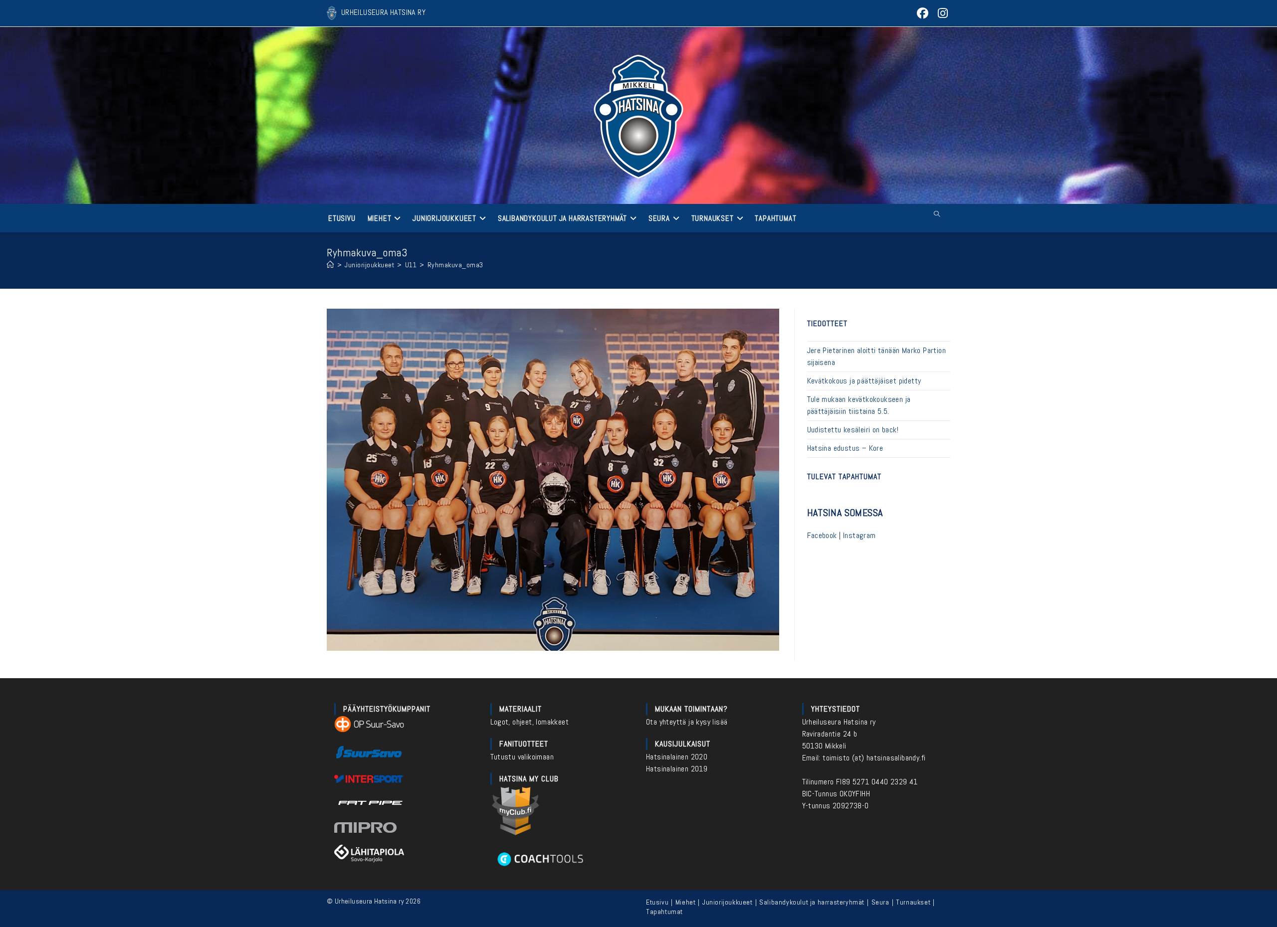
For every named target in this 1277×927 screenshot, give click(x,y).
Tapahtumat (664, 911)
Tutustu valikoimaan (522, 756)
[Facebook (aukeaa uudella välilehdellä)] (923, 13)
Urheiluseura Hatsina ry (839, 722)
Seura (880, 902)
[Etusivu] (330, 264)
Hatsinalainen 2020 (676, 756)
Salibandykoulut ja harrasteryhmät (811, 902)
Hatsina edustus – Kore (845, 448)
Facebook (822, 535)
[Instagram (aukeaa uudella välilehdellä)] (941, 13)
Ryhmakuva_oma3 (455, 264)
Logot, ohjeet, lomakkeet (529, 722)
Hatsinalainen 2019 (676, 768)
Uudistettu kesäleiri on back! (853, 429)
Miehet (685, 902)
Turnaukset (913, 902)
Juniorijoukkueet (727, 902)
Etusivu (657, 902)
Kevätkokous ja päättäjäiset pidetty (864, 380)
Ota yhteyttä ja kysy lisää (686, 722)
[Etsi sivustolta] (937, 214)
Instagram (859, 535)
